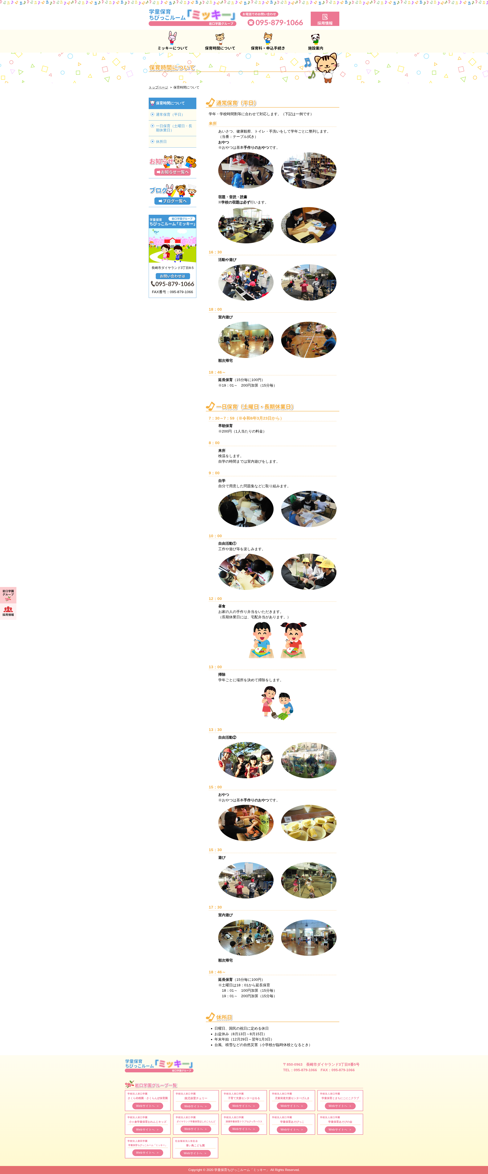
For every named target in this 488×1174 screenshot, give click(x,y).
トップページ (158, 87)
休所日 (161, 142)
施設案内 (315, 41)
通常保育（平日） (170, 114)
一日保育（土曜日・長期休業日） (174, 128)
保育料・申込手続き (268, 41)
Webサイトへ (147, 1105)
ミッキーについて (172, 41)
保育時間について (220, 41)
